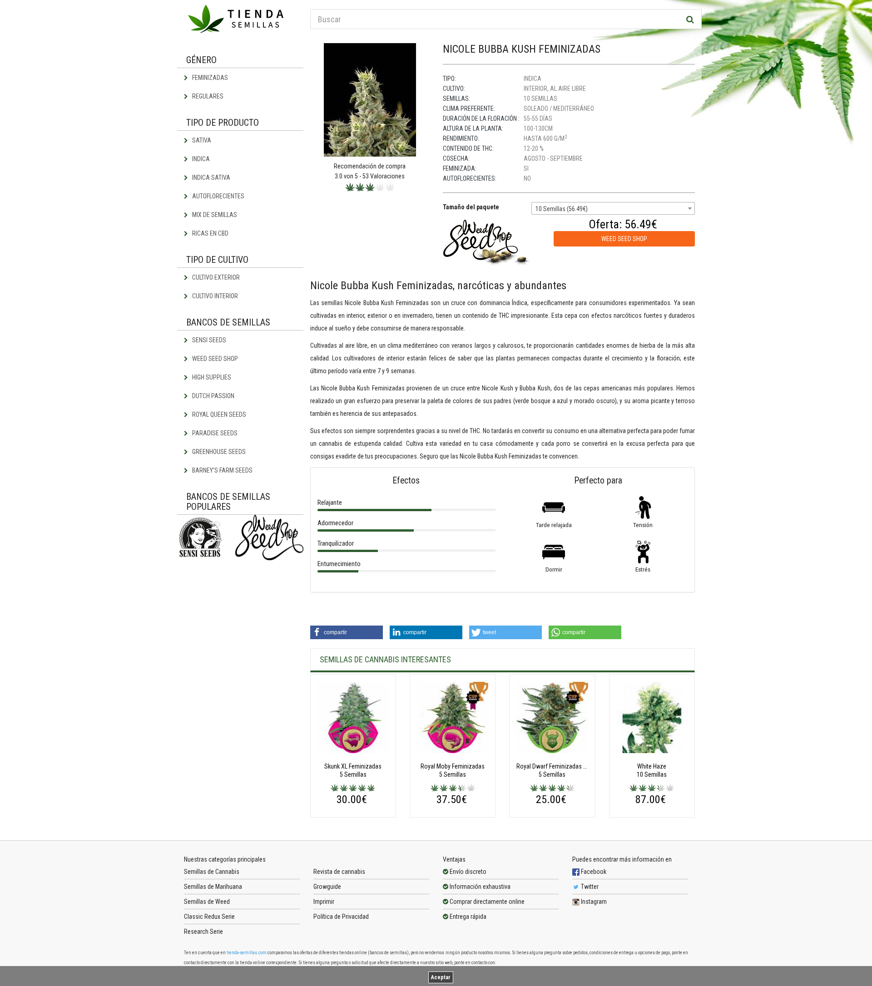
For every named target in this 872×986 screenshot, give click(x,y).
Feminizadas (209, 77)
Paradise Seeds (214, 433)
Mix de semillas (214, 214)
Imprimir (323, 901)
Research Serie (203, 931)
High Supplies (211, 377)
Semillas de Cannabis (211, 871)
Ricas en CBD (209, 233)
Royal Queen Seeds (218, 414)
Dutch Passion (212, 395)
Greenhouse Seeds (218, 451)
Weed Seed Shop (214, 358)
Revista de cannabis (339, 871)
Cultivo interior (214, 296)
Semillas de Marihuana (213, 886)
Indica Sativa (210, 177)
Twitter (589, 886)
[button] (346, 632)
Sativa (201, 140)
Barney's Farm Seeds (222, 470)
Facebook (593, 871)
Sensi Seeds (208, 340)
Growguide (327, 886)
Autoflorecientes (217, 196)
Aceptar (441, 977)
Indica (200, 159)
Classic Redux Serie (209, 916)
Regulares (207, 96)
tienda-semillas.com (247, 952)
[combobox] (613, 208)
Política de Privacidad (341, 916)
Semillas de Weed (207, 901)
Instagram (593, 901)
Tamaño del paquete (471, 207)
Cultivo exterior (215, 277)
